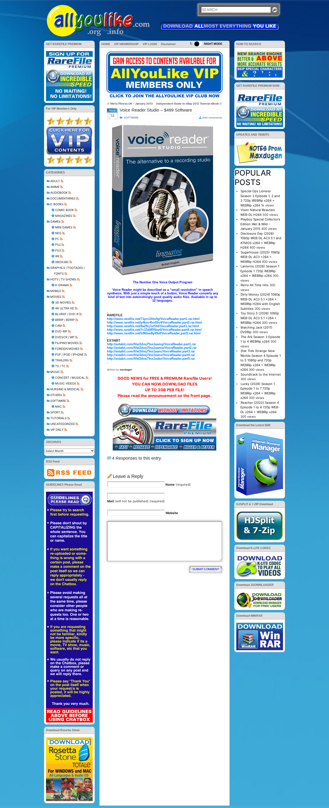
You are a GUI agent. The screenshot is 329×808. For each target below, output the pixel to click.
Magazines (63, 216)
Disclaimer (168, 44)
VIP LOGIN (150, 44)
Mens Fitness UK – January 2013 (131, 103)
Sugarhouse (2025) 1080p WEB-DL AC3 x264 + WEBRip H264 (260, 257)
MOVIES (55, 296)
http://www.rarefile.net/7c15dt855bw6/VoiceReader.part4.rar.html (154, 329)
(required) (178, 484)
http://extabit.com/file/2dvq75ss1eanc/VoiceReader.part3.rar (151, 351)
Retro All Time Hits (255, 285)
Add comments (212, 117)
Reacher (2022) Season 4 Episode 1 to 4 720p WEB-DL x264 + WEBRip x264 (259, 407)
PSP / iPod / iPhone (69, 354)
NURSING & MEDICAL (65, 389)
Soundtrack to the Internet (261, 374)
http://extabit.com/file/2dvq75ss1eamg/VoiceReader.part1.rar (151, 344)
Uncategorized (62, 424)
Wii (57, 256)
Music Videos (65, 383)
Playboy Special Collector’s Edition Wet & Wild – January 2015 (260, 224)
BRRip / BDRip (65, 320)
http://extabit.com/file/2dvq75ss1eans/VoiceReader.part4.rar (151, 355)
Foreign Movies (67, 349)
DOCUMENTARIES (62, 198)
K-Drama (62, 285)
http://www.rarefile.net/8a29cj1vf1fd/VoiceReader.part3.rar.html (153, 326)
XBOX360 (62, 262)
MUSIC (55, 372)
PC (57, 239)
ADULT (55, 181)
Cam (58, 325)
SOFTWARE (58, 401)
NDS (58, 233)
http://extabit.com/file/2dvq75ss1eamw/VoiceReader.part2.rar (152, 348)
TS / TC (60, 366)
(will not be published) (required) (136, 501)
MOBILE (55, 291)
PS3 (58, 250)
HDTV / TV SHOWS (63, 279)
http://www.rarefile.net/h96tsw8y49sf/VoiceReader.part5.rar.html (154, 333)
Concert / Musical (70, 377)
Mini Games (63, 227)
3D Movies (63, 302)
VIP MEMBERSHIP (126, 44)
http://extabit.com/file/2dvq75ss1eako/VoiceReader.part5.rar (151, 358)
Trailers (62, 360)
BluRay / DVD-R (67, 314)
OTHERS (56, 395)
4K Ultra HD (64, 308)
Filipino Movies (67, 343)
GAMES (55, 221)
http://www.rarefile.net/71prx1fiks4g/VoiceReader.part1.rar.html (153, 319)
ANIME (54, 187)
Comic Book (64, 210)
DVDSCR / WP (64, 337)
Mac (58, 406)
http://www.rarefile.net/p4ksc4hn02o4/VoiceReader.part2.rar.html (154, 322)
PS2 (58, 244)
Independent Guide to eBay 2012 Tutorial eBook (187, 103)
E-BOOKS (57, 204)
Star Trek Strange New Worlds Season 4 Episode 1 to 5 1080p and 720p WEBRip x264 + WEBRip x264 (260, 360)
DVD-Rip (61, 331)
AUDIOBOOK (59, 192)
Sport (55, 412)
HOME (105, 44)
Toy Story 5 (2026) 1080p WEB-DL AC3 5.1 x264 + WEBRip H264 (259, 318)
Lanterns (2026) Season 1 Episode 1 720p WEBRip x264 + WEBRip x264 (259, 271)
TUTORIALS (58, 418)
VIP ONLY (57, 429)
